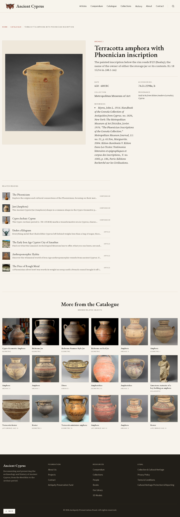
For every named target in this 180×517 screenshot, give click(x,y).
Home (5, 27)
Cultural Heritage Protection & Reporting (156, 485)
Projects (52, 474)
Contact (160, 6)
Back (11, 511)
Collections (126, 6)
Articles (83, 6)
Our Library (98, 490)
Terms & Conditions (146, 479)
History (138, 6)
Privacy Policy (144, 474)
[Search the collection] (173, 6)
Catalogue (112, 6)
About (149, 6)
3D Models (97, 495)
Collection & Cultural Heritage (151, 469)
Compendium (97, 6)
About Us (52, 469)
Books (96, 485)
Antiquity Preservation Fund (60, 485)
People (96, 479)
